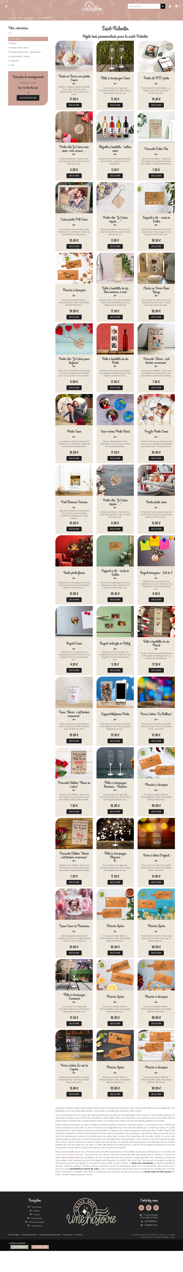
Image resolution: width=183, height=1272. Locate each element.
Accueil (12, 18)
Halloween (15, 61)
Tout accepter (19, 1247)
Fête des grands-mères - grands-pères (26, 52)
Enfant (37, 1215)
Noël (12, 65)
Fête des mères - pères (19, 48)
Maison (37, 1211)
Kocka (166, 1237)
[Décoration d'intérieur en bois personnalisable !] (91, 6)
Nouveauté (36, 1207)
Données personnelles (29, 1235)
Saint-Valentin (44, 18)
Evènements (36, 1218)
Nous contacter (28, 98)
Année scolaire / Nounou (20, 56)
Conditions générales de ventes (50, 1235)
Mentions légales (14, 1235)
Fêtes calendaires (26, 18)
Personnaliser (40, 1247)
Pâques (13, 43)
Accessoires (37, 1226)
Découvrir (74, 105)
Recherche (79, 1235)
